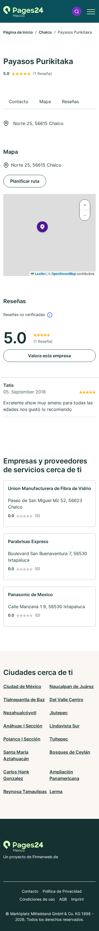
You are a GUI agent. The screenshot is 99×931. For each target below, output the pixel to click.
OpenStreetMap (63, 273)
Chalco (45, 32)
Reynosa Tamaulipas (25, 791)
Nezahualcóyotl (19, 712)
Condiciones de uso (37, 899)
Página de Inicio (18, 32)
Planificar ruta (24, 181)
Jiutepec (59, 712)
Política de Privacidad (62, 891)
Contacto (30, 891)
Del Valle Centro (66, 699)
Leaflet (40, 273)
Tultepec (59, 739)
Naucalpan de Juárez (72, 686)
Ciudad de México (22, 686)
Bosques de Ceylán (70, 752)
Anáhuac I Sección (22, 726)
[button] (76, 11)
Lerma (56, 791)
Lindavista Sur (64, 726)
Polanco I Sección (21, 739)
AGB (63, 899)
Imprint (77, 899)
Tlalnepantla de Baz (24, 699)
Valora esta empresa (49, 355)
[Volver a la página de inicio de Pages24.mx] (23, 11)
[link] (49, 503)
